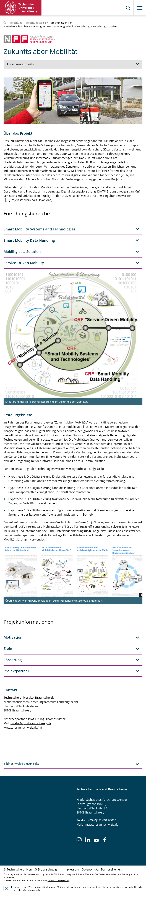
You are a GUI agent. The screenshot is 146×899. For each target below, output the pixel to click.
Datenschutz (90, 869)
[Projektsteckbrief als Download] (30, 200)
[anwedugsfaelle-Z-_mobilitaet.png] (73, 571)
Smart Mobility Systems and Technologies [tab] (39, 229)
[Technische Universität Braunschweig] (21, 7)
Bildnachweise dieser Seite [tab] (21, 764)
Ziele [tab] (8, 648)
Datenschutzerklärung (59, 880)
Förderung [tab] (13, 659)
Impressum (71, 869)
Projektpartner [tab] (16, 671)
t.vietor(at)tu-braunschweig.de (31, 723)
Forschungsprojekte (105, 26)
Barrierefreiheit (111, 869)
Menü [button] (139, 8)
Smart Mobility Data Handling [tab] (29, 240)
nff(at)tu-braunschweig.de (101, 825)
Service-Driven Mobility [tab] (24, 262)
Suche (128, 8)
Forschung (83, 26)
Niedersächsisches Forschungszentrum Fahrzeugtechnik (40, 26)
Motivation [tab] (13, 637)
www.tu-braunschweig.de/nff (23, 727)
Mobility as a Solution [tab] (22, 251)
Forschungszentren (60, 22)
